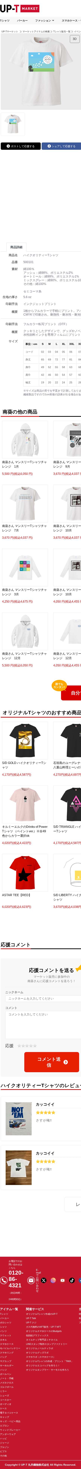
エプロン (4, 1425)
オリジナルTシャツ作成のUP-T (41, 1314)
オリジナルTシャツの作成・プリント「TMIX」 (49, 1361)
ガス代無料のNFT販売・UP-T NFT (43, 1327)
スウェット (5, 1335)
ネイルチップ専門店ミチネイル (42, 1339)
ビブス (3, 1451)
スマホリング (7, 1352)
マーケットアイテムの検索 (36, 31)
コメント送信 (49, 1062)
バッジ (3, 1370)
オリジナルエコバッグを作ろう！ (43, 1365)
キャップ (4, 1417)
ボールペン (5, 1374)
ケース (3, 1408)
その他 (3, 1455)
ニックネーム (14, 992)
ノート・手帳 (7, 1378)
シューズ (4, 1395)
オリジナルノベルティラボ (39, 1348)
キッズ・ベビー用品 (10, 1421)
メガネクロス (7, 1382)
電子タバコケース (9, 1412)
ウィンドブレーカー (10, 1430)
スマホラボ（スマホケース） (40, 1357)
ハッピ (3, 1438)
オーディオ (5, 1404)
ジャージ (4, 1443)
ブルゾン (4, 1447)
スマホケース (7, 1344)
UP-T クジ (31, 1322)
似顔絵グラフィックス (37, 1335)
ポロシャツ (5, 1322)
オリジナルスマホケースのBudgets (44, 1331)
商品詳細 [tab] (16, 247)
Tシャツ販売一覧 (61, 31)
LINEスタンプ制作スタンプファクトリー (46, 1344)
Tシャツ (5, 20)
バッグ (3, 1357)
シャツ (3, 1327)
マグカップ (5, 1361)
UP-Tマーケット (10, 31)
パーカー (22, 20)
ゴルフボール (7, 1387)
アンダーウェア (8, 1434)
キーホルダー (7, 1365)
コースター (5, 1400)
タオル (3, 1339)
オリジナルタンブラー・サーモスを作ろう (47, 1370)
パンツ (3, 1331)
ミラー (3, 1391)
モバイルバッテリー (10, 1348)
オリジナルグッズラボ (37, 1352)
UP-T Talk (31, 1318)
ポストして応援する (23, 146)
